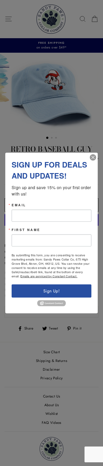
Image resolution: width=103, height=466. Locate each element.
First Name (26, 229)
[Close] (93, 157)
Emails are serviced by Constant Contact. (48, 276)
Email (19, 204)
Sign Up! (51, 291)
